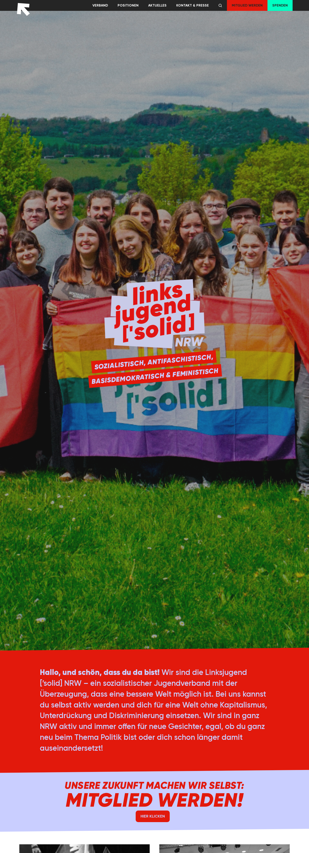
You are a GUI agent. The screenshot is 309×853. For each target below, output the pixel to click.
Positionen (128, 5)
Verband (100, 5)
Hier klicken (152, 816)
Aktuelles (157, 5)
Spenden (280, 5)
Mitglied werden (247, 5)
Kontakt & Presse (192, 5)
